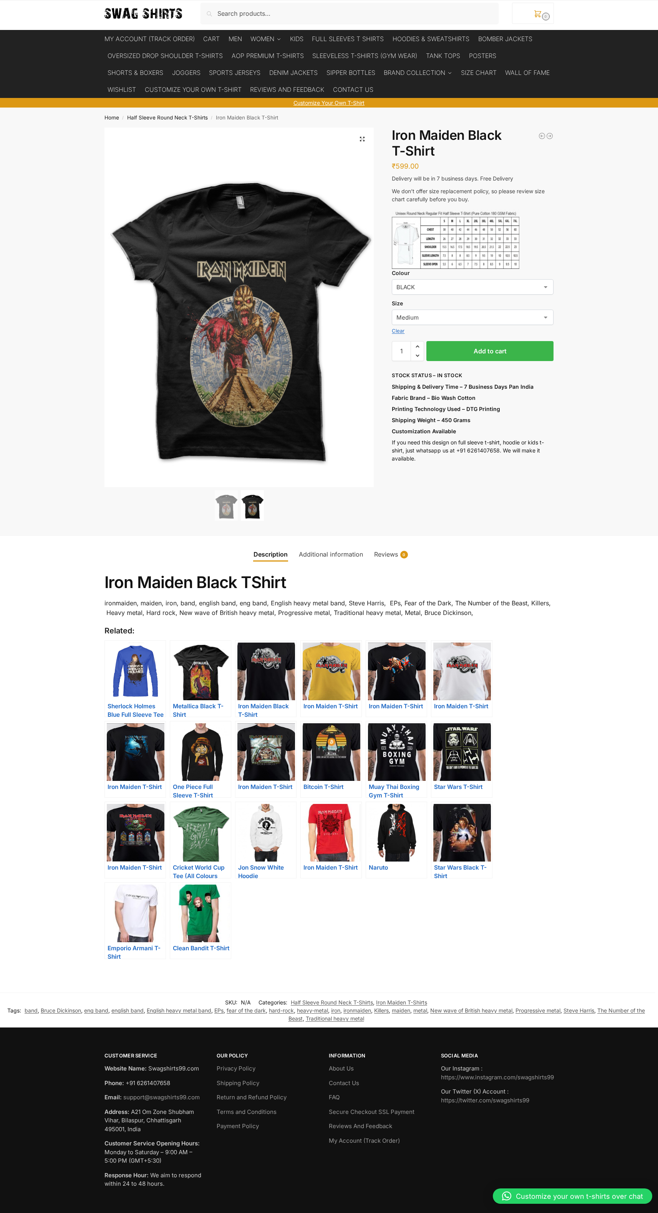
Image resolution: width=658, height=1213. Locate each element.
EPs (219, 1010)
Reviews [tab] (390, 554)
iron (335, 1010)
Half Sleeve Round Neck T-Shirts (167, 117)
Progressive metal (537, 1010)
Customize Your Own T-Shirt (329, 102)
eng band (96, 1010)
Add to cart (490, 351)
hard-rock (281, 1010)
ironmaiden (357, 1010)
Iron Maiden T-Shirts (401, 1002)
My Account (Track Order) (364, 1140)
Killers (381, 1010)
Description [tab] (271, 554)
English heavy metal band (179, 1010)
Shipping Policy (238, 1083)
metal (420, 1010)
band (31, 1010)
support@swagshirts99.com (161, 1097)
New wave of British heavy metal (471, 1010)
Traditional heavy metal (335, 1018)
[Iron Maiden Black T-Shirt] (550, 136)
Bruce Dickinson (61, 1010)
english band (127, 1010)
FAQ (334, 1097)
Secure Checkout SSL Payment (371, 1111)
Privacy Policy (236, 1068)
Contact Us (344, 1083)
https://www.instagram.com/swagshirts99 (497, 1077)
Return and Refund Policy (252, 1097)
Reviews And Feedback (360, 1126)
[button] (533, 13)
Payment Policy (238, 1126)
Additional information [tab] (331, 554)
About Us (341, 1068)
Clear (398, 331)
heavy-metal (312, 1010)
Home (111, 117)
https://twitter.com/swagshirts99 (485, 1100)
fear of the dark (246, 1010)
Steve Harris (579, 1010)
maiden (401, 1010)
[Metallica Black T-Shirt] (542, 136)
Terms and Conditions (247, 1111)
